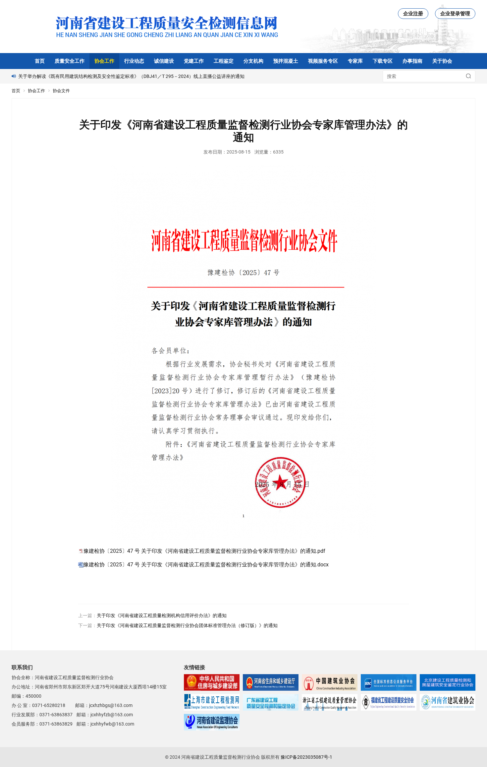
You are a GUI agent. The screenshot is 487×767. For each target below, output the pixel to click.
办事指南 (412, 61)
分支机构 (253, 61)
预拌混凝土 (285, 61)
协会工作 (104, 61)
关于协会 (442, 61)
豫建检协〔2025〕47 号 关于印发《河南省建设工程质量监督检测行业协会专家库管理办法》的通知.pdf (204, 551)
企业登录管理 (455, 14)
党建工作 (194, 61)
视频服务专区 (323, 61)
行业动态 (134, 61)
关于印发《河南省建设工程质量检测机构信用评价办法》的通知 (162, 615)
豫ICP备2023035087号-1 (306, 757)
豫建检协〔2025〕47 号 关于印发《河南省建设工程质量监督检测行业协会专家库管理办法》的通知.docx (206, 564)
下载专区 (383, 61)
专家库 (355, 61)
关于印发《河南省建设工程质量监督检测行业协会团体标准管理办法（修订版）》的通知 (187, 625)
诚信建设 (164, 61)
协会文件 (61, 90)
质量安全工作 (69, 61)
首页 (40, 61)
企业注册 (413, 14)
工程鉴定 (224, 61)
